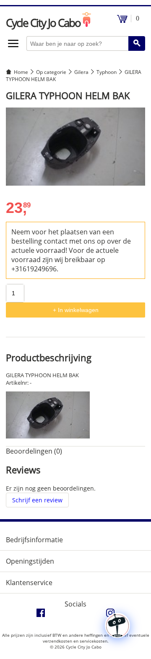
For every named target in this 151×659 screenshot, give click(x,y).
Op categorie (51, 72)
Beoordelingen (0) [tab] (34, 451)
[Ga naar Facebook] (40, 615)
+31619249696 (34, 268)
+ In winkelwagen (76, 310)
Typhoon (106, 72)
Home (21, 72)
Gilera (81, 72)
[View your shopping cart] (122, 20)
